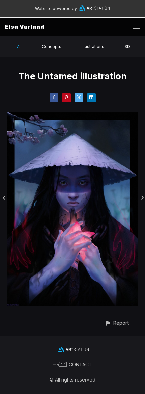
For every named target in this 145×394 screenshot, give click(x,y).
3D (127, 46)
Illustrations (93, 46)
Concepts (51, 46)
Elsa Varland (25, 26)
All (19, 46)
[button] (117, 323)
